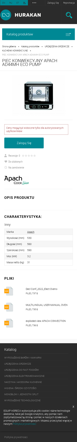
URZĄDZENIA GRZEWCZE (57, 46)
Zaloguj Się (53, 2)
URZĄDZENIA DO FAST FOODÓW (21, 369)
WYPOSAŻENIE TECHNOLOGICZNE (22, 400)
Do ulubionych (15, 161)
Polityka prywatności (16, 437)
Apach (30, 231)
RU (10, 2)
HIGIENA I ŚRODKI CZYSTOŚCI (20, 388)
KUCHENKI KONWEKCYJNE (15, 50)
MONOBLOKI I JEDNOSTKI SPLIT (21, 394)
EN (3, 2)
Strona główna (9, 46)
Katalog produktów (19, 34)
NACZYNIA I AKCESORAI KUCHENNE (23, 382)
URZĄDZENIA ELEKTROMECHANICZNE (24, 376)
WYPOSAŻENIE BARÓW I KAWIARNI (23, 357)
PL (24, 2)
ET (17, 2)
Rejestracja (69, 2)
